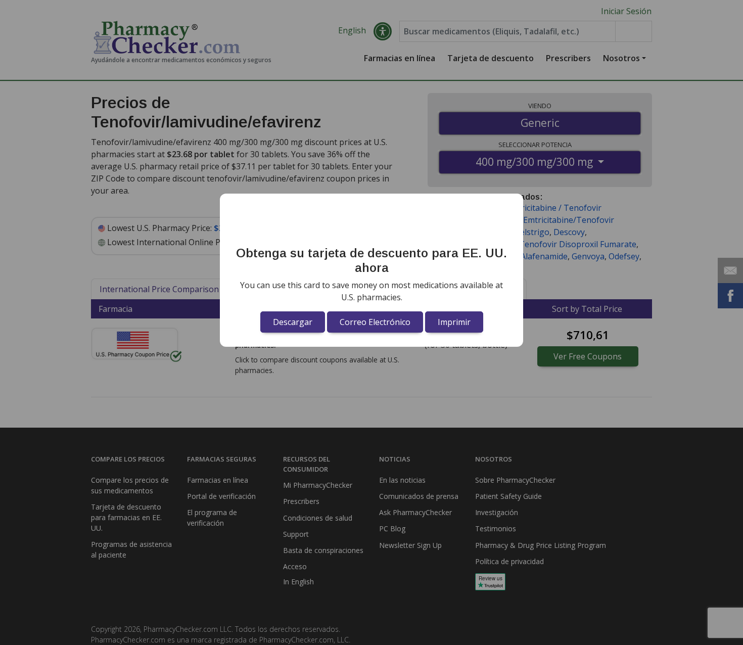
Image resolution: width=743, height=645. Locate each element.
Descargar (292, 322)
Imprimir (454, 322)
